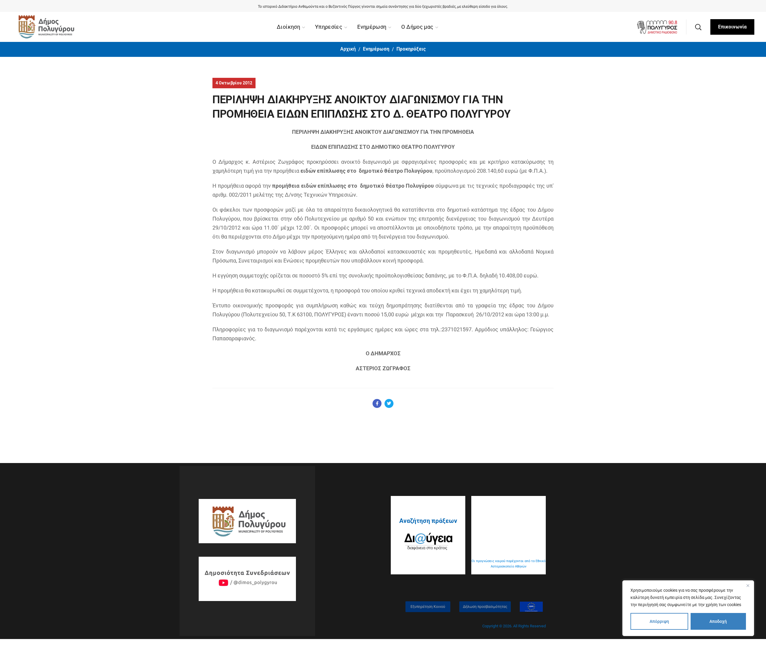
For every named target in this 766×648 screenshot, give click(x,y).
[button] (698, 27)
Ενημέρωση (376, 49)
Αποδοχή (718, 621)
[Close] (747, 585)
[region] (688, 608)
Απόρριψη (659, 621)
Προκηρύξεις (411, 49)
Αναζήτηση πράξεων (428, 520)
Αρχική (348, 49)
